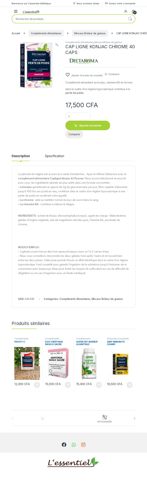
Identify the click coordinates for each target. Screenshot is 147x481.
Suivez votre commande (122, 3)
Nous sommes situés (88, 3)
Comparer (114, 74)
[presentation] (134, 418)
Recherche (130, 19)
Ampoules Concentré (117, 338)
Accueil (16, 33)
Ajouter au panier (90, 125)
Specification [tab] (54, 156)
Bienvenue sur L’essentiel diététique (31, 3)
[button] (56, 45)
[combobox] (68, 19)
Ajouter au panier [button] (36, 385)
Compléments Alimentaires (46, 33)
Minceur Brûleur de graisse (89, 33)
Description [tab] (21, 156)
